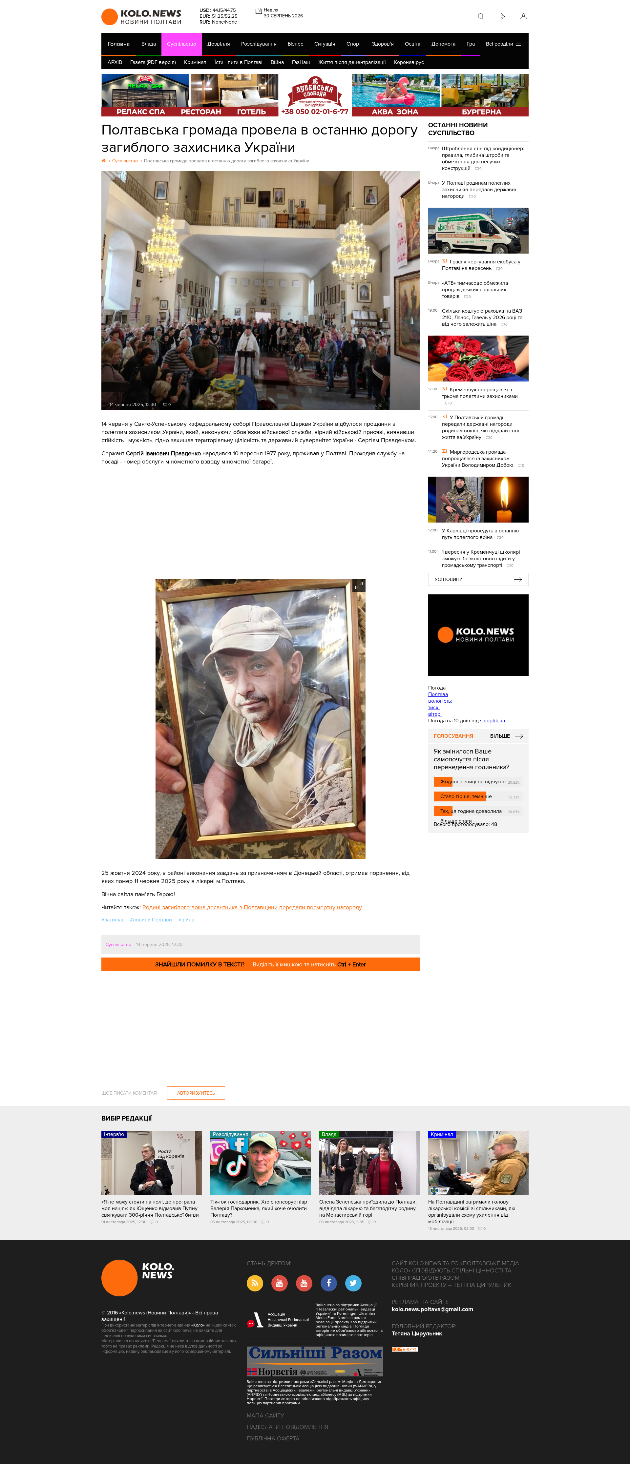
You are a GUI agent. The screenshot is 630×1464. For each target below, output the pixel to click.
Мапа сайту (265, 1415)
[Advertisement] (260, 520)
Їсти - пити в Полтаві (238, 62)
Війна (277, 62)
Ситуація (324, 44)
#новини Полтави (151, 920)
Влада (148, 44)
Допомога (443, 44)
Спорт (353, 44)
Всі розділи (501, 44)
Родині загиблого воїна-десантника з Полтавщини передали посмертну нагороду (252, 907)
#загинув (112, 920)
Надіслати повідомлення (287, 1427)
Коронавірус (409, 62)
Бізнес (295, 44)
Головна (119, 44)
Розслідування (259, 44)
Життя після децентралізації (352, 62)
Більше (500, 736)
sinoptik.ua (492, 720)
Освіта (412, 44)
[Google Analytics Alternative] (405, 1350)
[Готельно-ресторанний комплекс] (315, 95)
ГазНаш (301, 62)
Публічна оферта (273, 1438)
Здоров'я (383, 44)
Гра (471, 44)
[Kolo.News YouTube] (478, 635)
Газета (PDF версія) (153, 62)
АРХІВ (115, 62)
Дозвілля (218, 44)
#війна (186, 920)
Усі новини (449, 579)
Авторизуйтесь (196, 1093)
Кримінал (195, 62)
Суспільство (181, 44)
